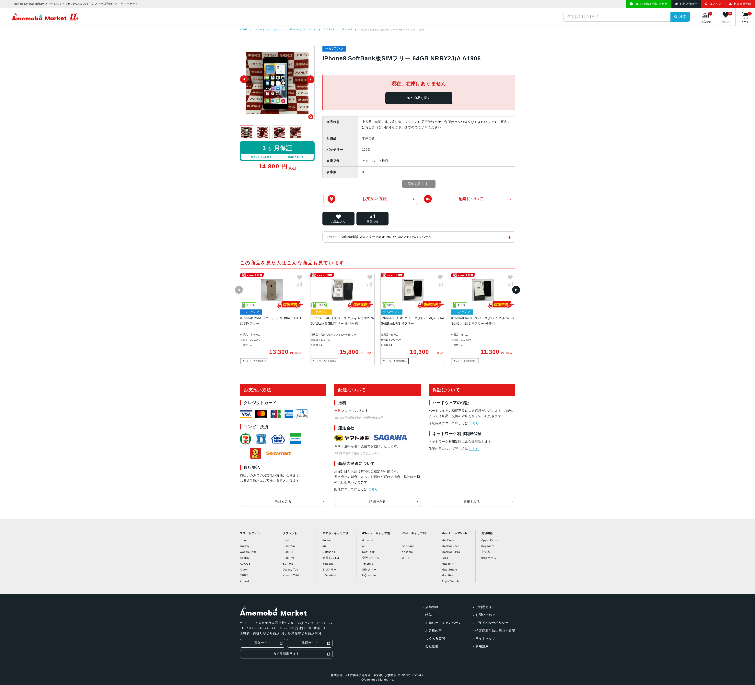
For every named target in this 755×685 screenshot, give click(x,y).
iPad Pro (289, 557)
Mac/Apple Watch (454, 533)
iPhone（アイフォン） (303, 29)
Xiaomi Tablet (292, 575)
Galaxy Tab (290, 569)
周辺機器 (487, 533)
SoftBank (329, 29)
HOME (244, 29)
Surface (288, 563)
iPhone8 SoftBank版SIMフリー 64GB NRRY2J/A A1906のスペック (379, 237)
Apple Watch (450, 581)
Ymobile (328, 563)
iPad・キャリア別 (414, 533)
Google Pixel (249, 551)
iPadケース (488, 557)
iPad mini (289, 545)
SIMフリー (329, 569)
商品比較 (372, 221)
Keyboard (487, 545)
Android (245, 581)
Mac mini (448, 563)
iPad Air (288, 551)
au (324, 545)
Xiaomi (244, 569)
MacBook (448, 540)
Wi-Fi (405, 557)
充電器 (485, 551)
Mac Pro (447, 575)
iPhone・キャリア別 (376, 533)
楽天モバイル (331, 557)
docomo (327, 540)
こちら (373, 489)
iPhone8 (347, 29)
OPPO (244, 575)
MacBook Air (450, 545)
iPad (286, 540)
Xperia (244, 557)
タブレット (290, 533)
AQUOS (245, 563)
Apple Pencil (490, 540)
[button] (239, 290)
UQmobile (329, 575)
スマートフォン (250, 533)
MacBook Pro (451, 551)
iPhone (245, 540)
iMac (445, 557)
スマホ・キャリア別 (335, 533)
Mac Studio (449, 569)
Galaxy (245, 545)
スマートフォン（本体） (269, 29)
